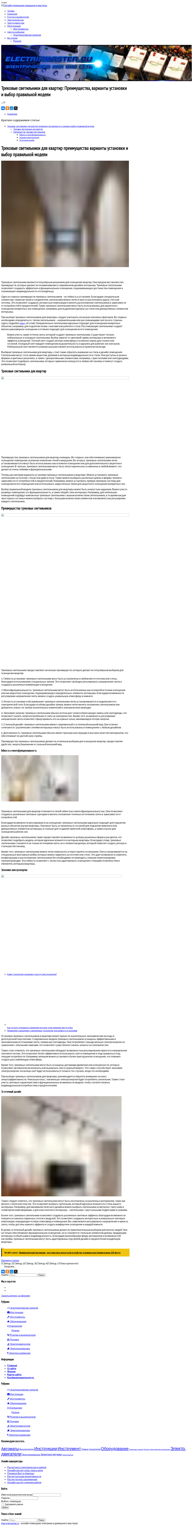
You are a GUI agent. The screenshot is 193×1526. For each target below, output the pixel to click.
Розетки (147, 1449)
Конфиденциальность (20, 1377)
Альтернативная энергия (27, 34)
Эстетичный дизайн (26, 140)
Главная (12, 1365)
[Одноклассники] (7, 108)
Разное (17, 40)
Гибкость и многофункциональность (32, 134)
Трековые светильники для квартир (28, 129)
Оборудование (14, 25)
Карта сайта (14, 1374)
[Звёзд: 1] (7, 1263)
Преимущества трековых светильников (29, 132)
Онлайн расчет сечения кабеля (24, 1482)
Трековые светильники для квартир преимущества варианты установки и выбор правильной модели (50, 126)
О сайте (11, 1368)
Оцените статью (10, 1260)
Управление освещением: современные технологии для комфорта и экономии (42, 1030)
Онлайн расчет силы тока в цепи (25, 1470)
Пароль (5, 1497)
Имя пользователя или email (16, 1494)
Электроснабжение (16, 31)
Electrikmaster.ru (10, 1523)
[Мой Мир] (11, 108)
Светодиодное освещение (160, 1449)
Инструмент (69, 1448)
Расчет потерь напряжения (22, 1479)
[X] (15, 108)
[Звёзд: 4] (41, 1263)
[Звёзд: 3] (30, 1263)
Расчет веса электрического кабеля (26, 1467)
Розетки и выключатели (18, 16)
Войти (5, 1507)
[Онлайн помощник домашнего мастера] (24, 5)
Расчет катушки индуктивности (24, 1476)
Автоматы (10, 1448)
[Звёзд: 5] (53, 1263)
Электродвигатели (15, 22)
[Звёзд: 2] (18, 1263)
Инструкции (12, 37)
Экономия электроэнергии (29, 137)
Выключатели (26, 1449)
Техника (10, 10)
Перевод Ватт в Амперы (20, 1473)
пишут (22, 323)
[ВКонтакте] (3, 108)
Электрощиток (67, 1455)
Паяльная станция (136, 1449)
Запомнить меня (14, 1504)
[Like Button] (2, 103)
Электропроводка (15, 19)
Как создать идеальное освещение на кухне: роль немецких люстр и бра (40, 1027)
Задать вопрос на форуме (15, 1295)
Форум (11, 1371)
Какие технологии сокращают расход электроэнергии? (32, 974)
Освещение (12, 13)
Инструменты (20, 28)
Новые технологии (90, 1449)
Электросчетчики (51, 1454)
